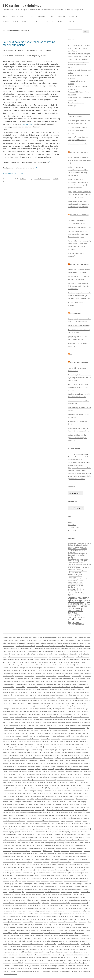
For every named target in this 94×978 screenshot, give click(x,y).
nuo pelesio (81, 834)
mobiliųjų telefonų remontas (82, 700)
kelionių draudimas (74, 562)
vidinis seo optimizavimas (68, 714)
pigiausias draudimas (74, 569)
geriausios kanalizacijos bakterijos (79, 722)
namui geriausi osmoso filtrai (32, 659)
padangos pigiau (77, 747)
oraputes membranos (10, 826)
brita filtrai (39, 936)
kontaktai (31, 772)
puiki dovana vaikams (9, 698)
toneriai (22, 821)
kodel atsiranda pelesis (17, 864)
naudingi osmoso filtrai (57, 646)
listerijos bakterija (14, 722)
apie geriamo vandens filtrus (74, 643)
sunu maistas (33, 761)
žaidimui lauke (14, 807)
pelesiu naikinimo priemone (78, 815)
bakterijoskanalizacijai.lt (82, 829)
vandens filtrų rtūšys (70, 654)
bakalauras (86, 543)
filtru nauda (20, 788)
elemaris (13, 804)
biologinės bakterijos (52, 788)
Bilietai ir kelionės (17, 16)
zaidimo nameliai (83, 955)
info (68, 766)
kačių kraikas (40, 796)
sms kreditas (7, 867)
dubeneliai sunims (32, 763)
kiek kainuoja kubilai (32, 703)
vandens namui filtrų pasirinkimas (52, 654)
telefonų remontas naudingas (66, 698)
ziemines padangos (65, 747)
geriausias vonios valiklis (67, 703)
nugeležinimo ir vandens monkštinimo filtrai (31, 665)
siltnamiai (65, 731)
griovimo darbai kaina (54, 826)
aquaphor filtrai (80, 668)
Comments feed (73, 527)
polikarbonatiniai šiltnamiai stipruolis (67, 720)
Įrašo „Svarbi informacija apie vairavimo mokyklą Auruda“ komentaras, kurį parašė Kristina (79, 194)
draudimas (71, 552)
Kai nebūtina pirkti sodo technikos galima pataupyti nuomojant (29, 43)
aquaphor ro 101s (8, 687)
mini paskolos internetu (33, 895)
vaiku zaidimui (47, 722)
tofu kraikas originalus (52, 755)
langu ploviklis (38, 747)
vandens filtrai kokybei (84, 648)
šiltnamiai (87, 791)
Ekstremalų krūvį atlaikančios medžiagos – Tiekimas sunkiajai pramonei (78, 387)
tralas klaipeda (39, 810)
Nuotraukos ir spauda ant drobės (79, 227)
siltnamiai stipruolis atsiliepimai (44, 720)
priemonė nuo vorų (56, 690)
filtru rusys (79, 799)
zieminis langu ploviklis (10, 747)
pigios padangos (29, 744)
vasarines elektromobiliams (21, 851)
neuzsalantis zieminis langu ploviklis (75, 744)
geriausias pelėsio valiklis (11, 695)
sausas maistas (30, 796)
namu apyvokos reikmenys (18, 717)
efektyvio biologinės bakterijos (33, 791)
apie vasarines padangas (24, 862)
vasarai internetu (40, 859)
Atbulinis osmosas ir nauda (77, 144)
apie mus (38, 772)
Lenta (15, 21)
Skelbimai (61, 16)
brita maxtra (85, 936)
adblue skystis (7, 725)
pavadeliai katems (19, 777)
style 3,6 (87, 802)
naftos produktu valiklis (38, 867)
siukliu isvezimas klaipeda (41, 946)
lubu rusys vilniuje (45, 731)
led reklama (42, 782)
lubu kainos (34, 731)
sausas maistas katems (82, 763)
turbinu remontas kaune (77, 731)
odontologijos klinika (9, 761)
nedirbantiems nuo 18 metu (79, 864)
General (6, 21)
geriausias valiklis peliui (74, 709)
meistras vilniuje (82, 758)
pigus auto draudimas (74, 572)
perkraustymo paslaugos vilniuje (65, 758)
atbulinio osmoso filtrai (48, 643)
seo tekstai (74, 614)
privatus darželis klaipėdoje (25, 834)
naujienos (46, 772)
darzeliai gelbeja (52, 725)
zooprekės (30, 799)
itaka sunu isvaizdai (10, 774)
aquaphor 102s (20, 687)
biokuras (72, 548)
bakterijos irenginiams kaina (45, 813)
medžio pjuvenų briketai (78, 567)
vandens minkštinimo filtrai (16, 662)
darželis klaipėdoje (65, 832)
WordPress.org (73, 530)
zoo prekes (20, 804)
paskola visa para (63, 864)
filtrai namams (71, 648)
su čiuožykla (56, 807)
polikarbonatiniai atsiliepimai (12, 782)
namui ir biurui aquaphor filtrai (53, 679)
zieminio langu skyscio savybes (31, 722)
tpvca (69, 624)
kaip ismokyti (48, 936)
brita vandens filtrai (64, 791)
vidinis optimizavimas (43, 733)
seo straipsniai (76, 608)
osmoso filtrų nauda (85, 638)
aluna (48, 802)
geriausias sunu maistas (40, 793)
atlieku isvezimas (62, 837)
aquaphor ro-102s (13, 679)
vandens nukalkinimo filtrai (54, 665)
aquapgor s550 (25, 679)
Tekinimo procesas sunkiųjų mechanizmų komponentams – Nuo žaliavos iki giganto (79, 234)
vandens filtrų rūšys (68, 657)
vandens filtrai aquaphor (29, 670)
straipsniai (53, 785)
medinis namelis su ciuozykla (71, 739)
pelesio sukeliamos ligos (48, 864)
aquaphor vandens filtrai (65, 668)
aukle (88, 834)
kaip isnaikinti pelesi (33, 864)
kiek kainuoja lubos (24, 731)
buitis (30, 717)
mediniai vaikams (81, 941)
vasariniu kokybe (8, 848)
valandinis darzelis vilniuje (56, 761)
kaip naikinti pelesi (62, 815)
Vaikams (72, 21)
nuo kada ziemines (26, 720)
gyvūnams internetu (63, 796)
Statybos (49, 21)
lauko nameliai (74, 804)
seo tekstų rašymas (76, 617)
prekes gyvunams (8, 769)
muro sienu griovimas (43, 823)
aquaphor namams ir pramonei (24, 673)
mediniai (28, 941)
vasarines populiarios (35, 848)
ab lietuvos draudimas (75, 543)
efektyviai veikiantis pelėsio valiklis (27, 711)
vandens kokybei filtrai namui (30, 654)
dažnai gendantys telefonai (49, 703)
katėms (50, 769)
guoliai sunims (20, 763)
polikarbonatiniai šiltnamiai (64, 780)
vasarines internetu (70, 843)
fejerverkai (77, 785)
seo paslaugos (79, 601)
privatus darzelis (9, 728)
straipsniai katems (8, 733)
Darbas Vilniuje (74, 807)
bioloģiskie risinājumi (60, 722)
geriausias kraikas (8, 799)
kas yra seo (80, 690)
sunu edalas (42, 761)
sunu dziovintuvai (45, 763)
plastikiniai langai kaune (75, 580)
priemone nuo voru (25, 690)
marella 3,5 (72, 802)
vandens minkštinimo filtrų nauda (74, 662)
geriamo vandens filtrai (46, 670)
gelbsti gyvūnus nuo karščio (72, 793)
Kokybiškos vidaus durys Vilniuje (79, 326)
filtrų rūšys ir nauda (63, 640)
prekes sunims (55, 777)
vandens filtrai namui (58, 648)
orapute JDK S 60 (83, 823)
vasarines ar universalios (25, 843)
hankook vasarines (61, 848)
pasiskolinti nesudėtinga (59, 733)
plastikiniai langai (73, 577)
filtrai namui (47, 659)
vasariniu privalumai (30, 854)
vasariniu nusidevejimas (74, 856)
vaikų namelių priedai (35, 957)
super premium (22, 761)
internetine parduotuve (74, 774)
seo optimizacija (76, 592)
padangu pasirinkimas (66, 750)
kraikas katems (57, 799)
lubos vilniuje (57, 731)
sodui (54, 791)
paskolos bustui (15, 758)
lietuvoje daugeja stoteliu (33, 706)
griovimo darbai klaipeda (54, 810)
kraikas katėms (51, 796)
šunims (44, 769)
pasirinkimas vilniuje (65, 725)
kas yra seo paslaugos (77, 561)
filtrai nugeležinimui (60, 638)
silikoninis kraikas (21, 766)
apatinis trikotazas (81, 826)
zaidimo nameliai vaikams (41, 818)
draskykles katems (20, 739)
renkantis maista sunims (10, 870)
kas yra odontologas (25, 802)
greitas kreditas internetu (42, 736)
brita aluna (55, 802)
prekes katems (44, 777)
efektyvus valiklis (79, 813)
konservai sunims (57, 763)
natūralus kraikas (59, 936)
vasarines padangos (50, 747)
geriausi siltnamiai (39, 780)
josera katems (70, 761)
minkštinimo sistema (49, 640)
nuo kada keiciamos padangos (19, 750)
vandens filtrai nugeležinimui (53, 662)
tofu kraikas (45, 766)
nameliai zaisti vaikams (75, 818)
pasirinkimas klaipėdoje (79, 832)
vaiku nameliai (36, 807)
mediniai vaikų (36, 941)
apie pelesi (54, 862)
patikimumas (72, 823)
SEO (52, 16)
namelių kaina (47, 941)
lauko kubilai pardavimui (40, 690)
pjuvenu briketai (75, 574)
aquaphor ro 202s (32, 687)
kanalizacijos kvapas (67, 788)
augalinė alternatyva (9, 772)
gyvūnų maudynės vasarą (67, 930)
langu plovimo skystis (25, 747)
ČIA (50, 162)
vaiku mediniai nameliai (71, 944)
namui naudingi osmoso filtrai (25, 646)
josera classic (71, 711)
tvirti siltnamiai (79, 780)
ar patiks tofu (85, 769)
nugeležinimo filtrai (77, 687)
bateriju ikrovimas (61, 823)
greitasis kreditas (15, 736)
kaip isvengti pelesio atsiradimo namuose (51, 695)
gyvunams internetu (43, 774)
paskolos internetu (75, 733)
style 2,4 (80, 802)
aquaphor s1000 (36, 679)
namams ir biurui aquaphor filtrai (74, 679)
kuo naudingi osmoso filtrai (75, 646)
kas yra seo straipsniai (15, 714)
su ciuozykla (46, 807)
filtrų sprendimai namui (57, 651)
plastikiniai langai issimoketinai (77, 579)
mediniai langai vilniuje (84, 564)
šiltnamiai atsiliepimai (29, 782)
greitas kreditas (28, 736)
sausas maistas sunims (58, 766)
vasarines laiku (16, 845)
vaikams (35, 717)
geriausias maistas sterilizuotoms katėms (43, 700)
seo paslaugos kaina (79, 603)
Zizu (71, 354)
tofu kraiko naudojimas (72, 769)
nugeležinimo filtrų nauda (34, 662)
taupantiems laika (42, 845)
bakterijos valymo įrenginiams (77, 547)
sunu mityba (22, 774)
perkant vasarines (27, 859)
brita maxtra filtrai (39, 802)
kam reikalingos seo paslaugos (76, 556)
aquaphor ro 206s (45, 687)
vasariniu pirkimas (55, 845)
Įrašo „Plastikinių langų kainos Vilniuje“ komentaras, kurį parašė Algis (79, 160)
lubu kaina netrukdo (41, 728)
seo (70, 589)
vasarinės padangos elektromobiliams (76, 706)
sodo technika (27, 124)
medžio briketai (72, 566)
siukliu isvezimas (68, 810)
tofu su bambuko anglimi (16, 755)
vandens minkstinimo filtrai (61, 687)
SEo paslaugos (75, 313)
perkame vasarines (9, 862)
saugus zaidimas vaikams (81, 717)
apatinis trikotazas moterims (64, 829)
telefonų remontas (69, 690)
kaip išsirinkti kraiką (17, 936)
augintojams (39, 785)
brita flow (6, 804)
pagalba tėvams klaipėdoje (24, 832)
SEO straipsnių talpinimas (22, 5)
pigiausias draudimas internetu (77, 571)
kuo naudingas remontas (38, 709)
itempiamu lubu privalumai (24, 728)
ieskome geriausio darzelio (81, 725)
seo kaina (78, 589)
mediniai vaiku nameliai (58, 818)
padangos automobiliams (78, 837)
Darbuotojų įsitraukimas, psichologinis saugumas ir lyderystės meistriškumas (79, 286)
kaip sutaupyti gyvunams (79, 766)
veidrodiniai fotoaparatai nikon (78, 867)
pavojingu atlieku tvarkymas (37, 826)
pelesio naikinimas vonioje (36, 815)
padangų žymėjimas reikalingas (52, 706)
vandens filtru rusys (64, 676)
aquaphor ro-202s (66, 681)
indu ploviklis (22, 826)
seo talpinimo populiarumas (75, 840)
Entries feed (72, 525)
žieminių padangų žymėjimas (26, 638)
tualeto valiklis (24, 960)
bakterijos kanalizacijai (78, 545)
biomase (78, 549)
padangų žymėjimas (9, 638)
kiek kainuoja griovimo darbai (22, 818)
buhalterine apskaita (19, 725)
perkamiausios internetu (79, 796)
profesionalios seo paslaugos (76, 586)
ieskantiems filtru (71, 922)
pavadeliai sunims (32, 777)
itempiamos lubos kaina (77, 728)
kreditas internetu (75, 736)
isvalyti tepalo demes (24, 741)
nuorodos (53, 772)
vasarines (7, 845)
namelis (60, 944)
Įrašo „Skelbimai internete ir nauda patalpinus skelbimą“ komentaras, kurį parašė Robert (79, 204)
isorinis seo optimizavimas (50, 714)
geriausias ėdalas (27, 785)
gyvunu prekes (30, 733)
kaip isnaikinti (50, 815)
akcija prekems (27, 780)
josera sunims (80, 761)
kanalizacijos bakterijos (78, 559)
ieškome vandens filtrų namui (76, 651)
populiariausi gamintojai (41, 862)
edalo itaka (87, 772)
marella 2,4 (63, 802)
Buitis (31, 16)
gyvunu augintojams (34, 769)
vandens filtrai (77, 624)
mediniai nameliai (45, 804)
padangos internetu (73, 741)
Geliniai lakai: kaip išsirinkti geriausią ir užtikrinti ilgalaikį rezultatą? (77, 438)
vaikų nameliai (8, 941)
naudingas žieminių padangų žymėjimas (15, 709)
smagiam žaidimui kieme (26, 698)
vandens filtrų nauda (18, 643)
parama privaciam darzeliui (36, 725)
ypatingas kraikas (15, 780)
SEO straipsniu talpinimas (79, 152)
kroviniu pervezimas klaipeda (24, 810)
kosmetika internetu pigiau (27, 829)
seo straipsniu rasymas (75, 611)
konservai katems (8, 766)
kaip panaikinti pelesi (25, 955)
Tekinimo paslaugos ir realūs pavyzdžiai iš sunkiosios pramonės (77, 130)
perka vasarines (74, 848)
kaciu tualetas (69, 763)
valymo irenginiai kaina (11, 837)
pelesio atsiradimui (65, 862)
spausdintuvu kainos (14, 823)
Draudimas (42, 16)
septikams (78, 821)
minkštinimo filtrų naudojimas (31, 640)
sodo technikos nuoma (42, 179)
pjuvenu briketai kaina (75, 576)
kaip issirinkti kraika (56, 793)
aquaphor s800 (76, 676)
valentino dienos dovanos (45, 829)
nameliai (65, 804)
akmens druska (63, 867)
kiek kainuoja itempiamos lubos (59, 728)
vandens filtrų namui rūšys (11, 654)
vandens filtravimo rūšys (45, 638)
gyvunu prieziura (20, 769)
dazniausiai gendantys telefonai (19, 700)
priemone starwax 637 (27, 813)
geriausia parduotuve (58, 774)
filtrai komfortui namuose (42, 648)
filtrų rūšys (17, 640)
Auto (5, 16)
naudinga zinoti (49, 848)
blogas (46, 785)
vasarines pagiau (63, 854)
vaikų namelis (57, 804)
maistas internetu (15, 785)
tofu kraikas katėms (32, 804)
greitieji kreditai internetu (60, 736)
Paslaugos (38, 21)
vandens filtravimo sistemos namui (37, 651)
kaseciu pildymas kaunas (51, 821)
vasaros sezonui (15, 859)
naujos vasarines (67, 845)
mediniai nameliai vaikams (47, 837)
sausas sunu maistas (68, 777)
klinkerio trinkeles (81, 810)
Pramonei (25, 21)
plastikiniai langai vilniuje (75, 582)
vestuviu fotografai (29, 823)
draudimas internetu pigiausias (77, 553)
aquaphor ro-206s (21, 684)
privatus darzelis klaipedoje (28, 837)
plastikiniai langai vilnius (75, 584)
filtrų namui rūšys (54, 657)
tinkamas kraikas (69, 799)
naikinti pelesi (7, 818)
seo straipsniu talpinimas (48, 668)
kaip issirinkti (50, 780)
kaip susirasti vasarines (66, 859)
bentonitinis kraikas (34, 766)
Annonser (73, 16)
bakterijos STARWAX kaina (64, 813)
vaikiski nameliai (25, 807)
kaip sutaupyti (31, 774)
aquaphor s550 (55, 684)
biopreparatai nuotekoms (11, 813)
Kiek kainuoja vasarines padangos (49, 752)
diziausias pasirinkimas (61, 851)
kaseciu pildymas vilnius (34, 821)
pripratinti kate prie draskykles (50, 739)
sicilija (28, 867)
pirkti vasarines (47, 851)
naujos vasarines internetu (78, 854)
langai (81, 562)
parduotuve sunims (24, 840)
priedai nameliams (85, 938)
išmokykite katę (49, 758)
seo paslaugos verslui (77, 606)
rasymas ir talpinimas (42, 843)
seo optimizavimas (78, 596)
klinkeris (24, 815)
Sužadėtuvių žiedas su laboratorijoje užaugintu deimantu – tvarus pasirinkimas (79, 377)
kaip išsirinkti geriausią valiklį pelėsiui (77, 695)
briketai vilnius (81, 550)
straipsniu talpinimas (75, 620)
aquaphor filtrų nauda (65, 673)
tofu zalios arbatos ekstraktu (35, 755)
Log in (70, 522)
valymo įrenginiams (67, 821)
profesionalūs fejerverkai (43, 799)
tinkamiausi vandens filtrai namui (14, 651)
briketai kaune (72, 550)
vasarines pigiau (80, 845)
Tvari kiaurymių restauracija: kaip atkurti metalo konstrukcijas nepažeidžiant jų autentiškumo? (79, 295)
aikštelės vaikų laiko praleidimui (45, 698)
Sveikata (61, 21)
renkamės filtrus (73, 782)
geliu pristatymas (67, 826)
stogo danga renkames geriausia (56, 952)
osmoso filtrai (72, 638)
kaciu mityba (38, 758)
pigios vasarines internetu (43, 856)
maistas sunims (26, 793)
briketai (84, 548)
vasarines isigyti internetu (25, 856)
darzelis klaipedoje (9, 832)
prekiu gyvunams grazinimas (70, 755)
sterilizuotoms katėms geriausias (14, 703)
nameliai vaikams (58, 941)
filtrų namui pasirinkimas (24, 648)
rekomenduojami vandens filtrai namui (20, 657)
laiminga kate (20, 733)
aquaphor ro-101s (53, 681)
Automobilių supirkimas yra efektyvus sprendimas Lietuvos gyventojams (79, 48)
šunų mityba (19, 796)
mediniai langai (72, 564)
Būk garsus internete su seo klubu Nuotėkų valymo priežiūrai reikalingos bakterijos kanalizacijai (79, 470)
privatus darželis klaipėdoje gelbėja (46, 832)
